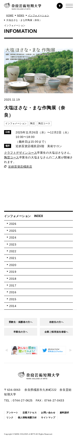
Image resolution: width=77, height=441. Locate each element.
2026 (12, 223)
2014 (12, 306)
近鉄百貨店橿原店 (20, 166)
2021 (12, 258)
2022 (12, 251)
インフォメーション (38, 15)
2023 (12, 244)
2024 (12, 237)
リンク (10, 417)
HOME (9, 15)
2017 (12, 285)
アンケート (12, 412)
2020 (12, 265)
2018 (12, 278)
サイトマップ (48, 417)
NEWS (20, 15)
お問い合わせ (48, 412)
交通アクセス (30, 412)
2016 (12, 292)
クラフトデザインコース (20, 152)
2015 (12, 299)
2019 (12, 271)
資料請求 (64, 412)
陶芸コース (11, 157)
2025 (12, 230)
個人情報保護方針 (27, 417)
